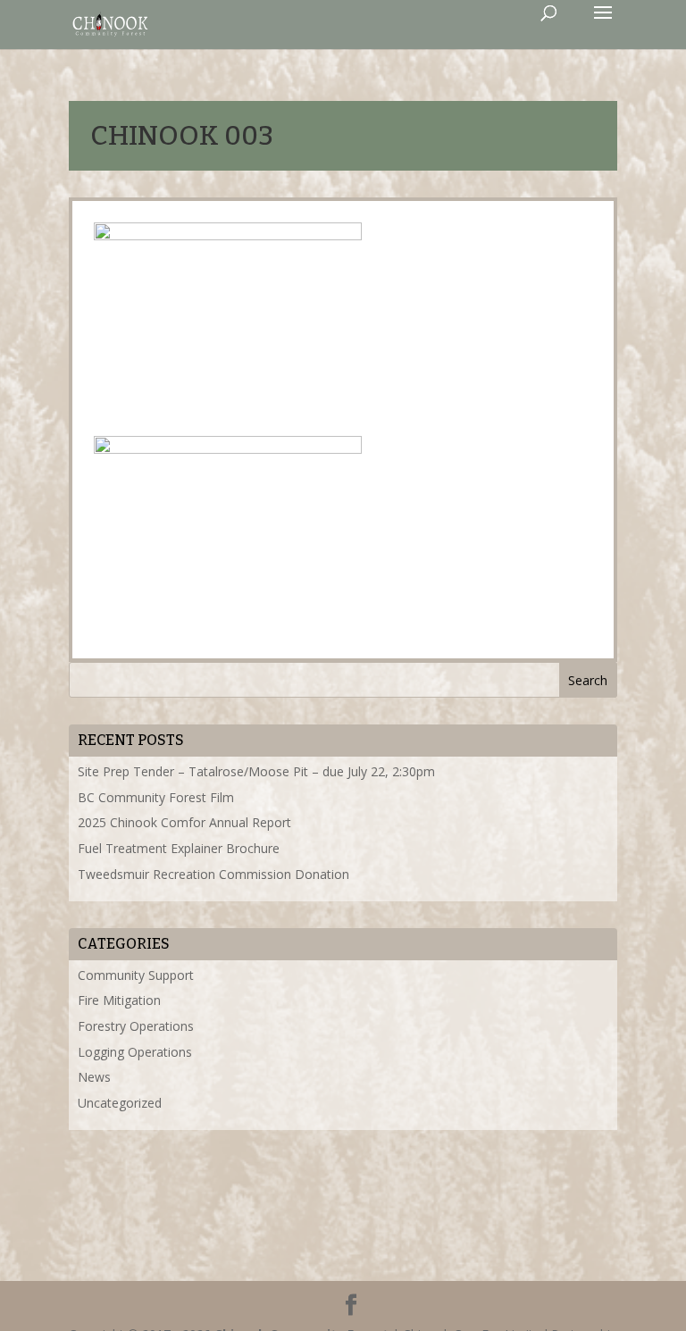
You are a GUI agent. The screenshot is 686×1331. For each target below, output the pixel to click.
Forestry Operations (136, 1025)
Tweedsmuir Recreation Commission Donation (213, 874)
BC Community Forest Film (156, 797)
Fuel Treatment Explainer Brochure (179, 848)
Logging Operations (135, 1051)
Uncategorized (120, 1102)
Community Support (136, 975)
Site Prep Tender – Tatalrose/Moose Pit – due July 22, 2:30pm (256, 771)
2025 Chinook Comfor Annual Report (184, 822)
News (94, 1076)
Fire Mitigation (119, 1000)
